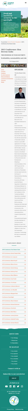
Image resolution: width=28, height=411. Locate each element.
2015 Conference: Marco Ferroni (9, 264)
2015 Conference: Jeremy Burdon (10, 315)
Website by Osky (19, 409)
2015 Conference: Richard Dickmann (10, 304)
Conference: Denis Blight (8, 297)
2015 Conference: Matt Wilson (9, 311)
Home (2, 69)
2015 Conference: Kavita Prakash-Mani (11, 253)
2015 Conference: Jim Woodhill (9, 289)
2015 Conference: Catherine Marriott (11, 286)
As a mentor (15, 351)
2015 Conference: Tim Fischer (9, 282)
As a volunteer (14, 358)
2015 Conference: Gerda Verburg (10, 268)
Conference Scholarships (7, 78)
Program (3, 71)
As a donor (14, 361)
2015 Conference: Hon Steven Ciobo (11, 249)
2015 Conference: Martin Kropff (9, 260)
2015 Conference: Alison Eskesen (10, 300)
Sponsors (3, 80)
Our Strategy (15, 337)
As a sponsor (14, 353)
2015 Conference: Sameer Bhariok (10, 322)
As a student (15, 356)
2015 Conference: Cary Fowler (9, 278)
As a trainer (14, 363)
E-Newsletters (14, 343)
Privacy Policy (10, 409)
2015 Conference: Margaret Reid (10, 293)
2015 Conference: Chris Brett (9, 308)
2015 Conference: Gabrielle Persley (10, 319)
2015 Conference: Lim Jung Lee (9, 257)
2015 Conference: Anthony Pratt (10, 271)
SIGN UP (14, 378)
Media (2, 82)
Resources (14, 340)
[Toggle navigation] (25, 2)
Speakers (3, 73)
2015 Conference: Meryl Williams (10, 275)
